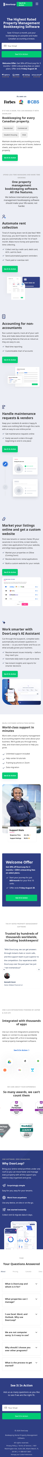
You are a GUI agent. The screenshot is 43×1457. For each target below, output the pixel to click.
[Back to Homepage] (9, 4)
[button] (4, 969)
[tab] (3, 1271)
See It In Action (22, 4)
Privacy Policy (11, 1446)
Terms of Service (24, 1446)
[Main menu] (37, 4)
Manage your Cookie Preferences (21, 1455)
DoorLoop (24, 1430)
